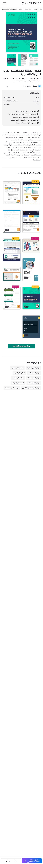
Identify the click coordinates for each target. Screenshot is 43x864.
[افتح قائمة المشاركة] (7, 86)
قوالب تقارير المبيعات (33, 378)
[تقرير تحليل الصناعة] (31, 327)
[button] (11, 860)
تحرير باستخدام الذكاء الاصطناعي (33, 860)
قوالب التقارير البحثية (17, 368)
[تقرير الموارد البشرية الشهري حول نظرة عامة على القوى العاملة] (11, 274)
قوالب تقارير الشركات (18, 383)
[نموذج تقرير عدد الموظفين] (11, 250)
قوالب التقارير (28, 9)
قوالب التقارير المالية (34, 383)
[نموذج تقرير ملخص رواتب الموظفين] (11, 193)
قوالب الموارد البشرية (33, 368)
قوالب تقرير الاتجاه (18, 378)
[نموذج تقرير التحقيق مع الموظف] (11, 298)
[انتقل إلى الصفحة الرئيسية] (31, 3)
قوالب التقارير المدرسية (12, 388)
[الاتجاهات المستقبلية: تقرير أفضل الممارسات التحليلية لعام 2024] (31, 269)
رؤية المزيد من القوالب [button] (21, 345)
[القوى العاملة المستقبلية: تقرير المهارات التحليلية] (31, 298)
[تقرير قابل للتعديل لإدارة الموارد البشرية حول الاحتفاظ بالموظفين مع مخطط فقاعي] (31, 245)
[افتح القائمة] (4, 3)
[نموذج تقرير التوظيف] (31, 193)
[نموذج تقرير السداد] (31, 221)
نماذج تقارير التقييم (19, 373)
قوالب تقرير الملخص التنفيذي (31, 388)
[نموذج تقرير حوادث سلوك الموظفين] (11, 221)
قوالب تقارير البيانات (34, 373)
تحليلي (20, 9)
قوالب (35, 9)
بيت (41, 9)
